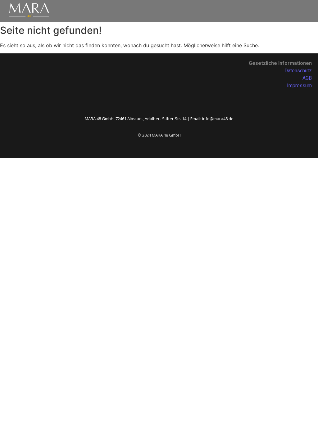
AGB (307, 78)
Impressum (299, 85)
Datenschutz (298, 71)
